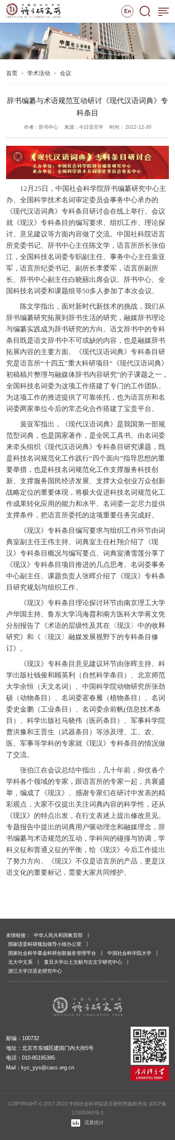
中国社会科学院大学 (129, 953)
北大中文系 (20, 962)
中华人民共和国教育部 (58, 935)
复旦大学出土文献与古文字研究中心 (83, 962)
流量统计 (94, 1122)
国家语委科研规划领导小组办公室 (44, 944)
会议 (65, 73)
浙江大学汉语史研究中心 (35, 971)
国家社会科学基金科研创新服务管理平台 (52, 953)
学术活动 (38, 73)
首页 (12, 73)
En (127, 11)
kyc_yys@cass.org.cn (47, 1067)
